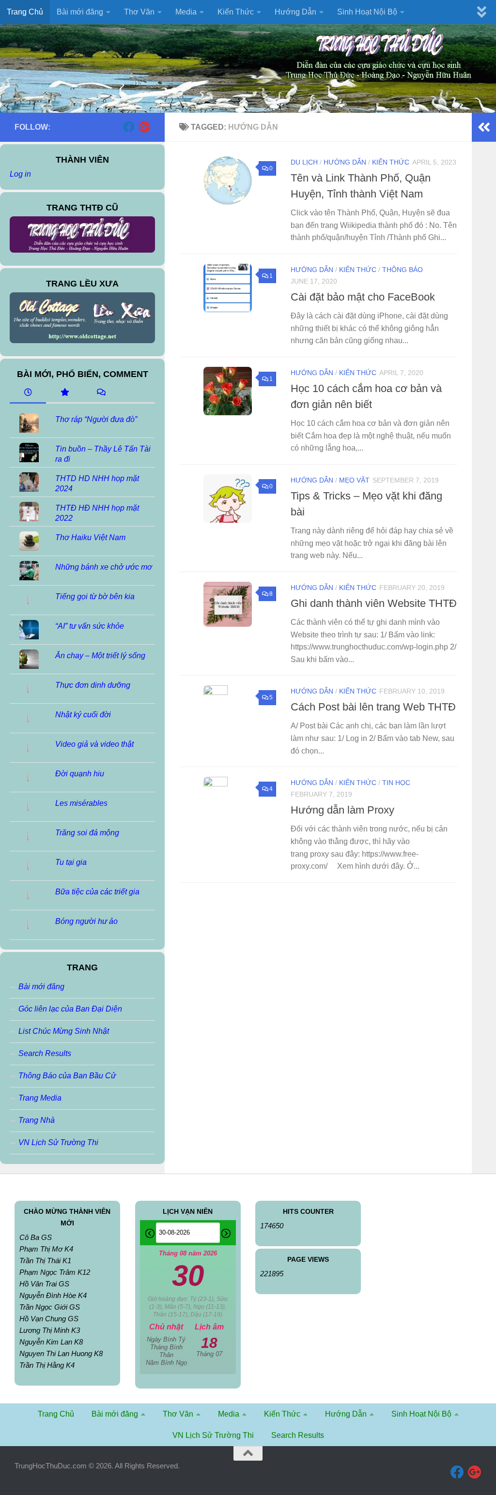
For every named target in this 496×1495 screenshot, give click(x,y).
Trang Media (40, 1098)
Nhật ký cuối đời (83, 714)
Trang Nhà (36, 1120)
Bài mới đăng (41, 986)
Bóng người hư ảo (86, 921)
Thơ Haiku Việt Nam (90, 537)
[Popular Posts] (64, 393)
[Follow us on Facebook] (129, 127)
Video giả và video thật (94, 744)
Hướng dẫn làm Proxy (342, 810)
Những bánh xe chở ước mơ (103, 567)
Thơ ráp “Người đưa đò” (96, 419)
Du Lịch (304, 162)
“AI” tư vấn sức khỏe (89, 626)
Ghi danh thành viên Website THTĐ (374, 603)
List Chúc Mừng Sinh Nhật (63, 1031)
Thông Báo (402, 269)
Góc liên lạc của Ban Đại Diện (70, 1009)
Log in (20, 174)
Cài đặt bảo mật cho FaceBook (363, 297)
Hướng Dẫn (345, 162)
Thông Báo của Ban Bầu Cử (67, 1076)
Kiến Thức (390, 162)
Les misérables (81, 803)
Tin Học (396, 782)
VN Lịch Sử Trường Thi (58, 1142)
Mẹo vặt (354, 480)
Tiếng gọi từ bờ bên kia (95, 596)
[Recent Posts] (28, 393)
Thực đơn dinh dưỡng (92, 685)
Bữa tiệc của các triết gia (97, 892)
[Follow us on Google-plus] (144, 127)
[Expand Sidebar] (484, 127)
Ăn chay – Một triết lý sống (100, 655)
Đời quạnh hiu (79, 774)
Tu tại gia (71, 862)
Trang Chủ (25, 12)
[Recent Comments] (100, 393)
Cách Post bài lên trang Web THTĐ (373, 707)
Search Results (44, 1053)
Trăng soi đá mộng (87, 833)
